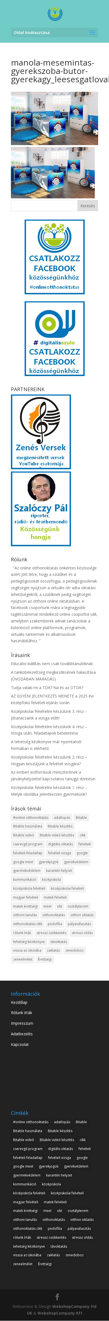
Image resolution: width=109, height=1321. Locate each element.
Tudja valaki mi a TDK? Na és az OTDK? (47, 687)
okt (59, 906)
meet (47, 906)
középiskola (51, 879)
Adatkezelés (22, 1033)
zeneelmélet (22, 959)
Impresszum (22, 1023)
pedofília (55, 923)
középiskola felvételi (29, 888)
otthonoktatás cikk (27, 923)
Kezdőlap (19, 1002)
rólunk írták (22, 932)
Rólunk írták (21, 1012)
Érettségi (45, 959)
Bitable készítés (60, 826)
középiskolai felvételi (67, 888)
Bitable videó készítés (57, 835)
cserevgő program (27, 844)
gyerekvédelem (76, 862)
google (82, 853)
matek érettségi (25, 906)
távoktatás (59, 941)
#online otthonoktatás (30, 817)
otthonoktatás (53, 915)
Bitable (81, 817)
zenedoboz (74, 950)
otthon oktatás (82, 915)
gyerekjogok (48, 862)
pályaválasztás (79, 923)
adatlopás (62, 817)
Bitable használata (27, 826)
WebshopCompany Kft (59, 1313)
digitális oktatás (60, 844)
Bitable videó (23, 835)
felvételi (85, 844)
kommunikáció (24, 879)
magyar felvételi (25, 897)
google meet (23, 862)
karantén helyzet (59, 870)
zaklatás (53, 950)
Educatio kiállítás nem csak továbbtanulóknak (52, 663)
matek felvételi (55, 897)
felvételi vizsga (59, 853)
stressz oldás (82, 932)
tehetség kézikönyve (29, 941)
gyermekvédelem (27, 870)
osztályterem (78, 906)
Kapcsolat (20, 1044)
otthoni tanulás (25, 915)
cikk (83, 835)
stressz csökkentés (51, 932)
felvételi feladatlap (27, 853)
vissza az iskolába (27, 950)
